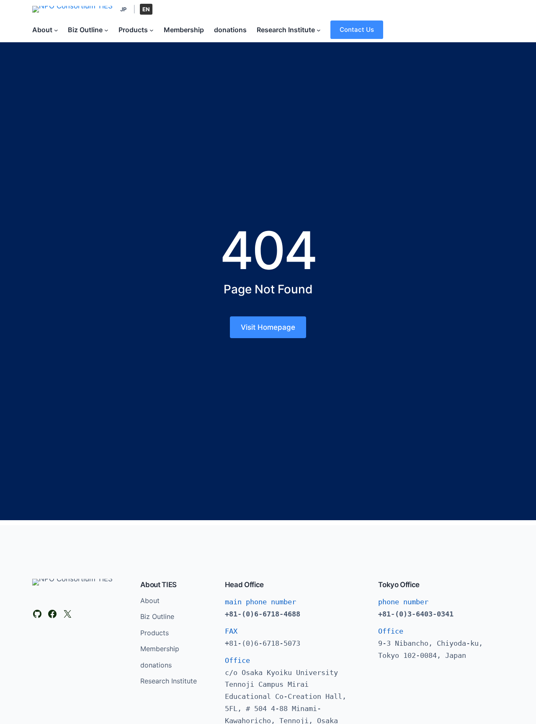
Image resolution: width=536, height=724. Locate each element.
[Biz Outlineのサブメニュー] (106, 30)
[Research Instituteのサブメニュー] (319, 30)
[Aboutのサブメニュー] (56, 30)
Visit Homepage (268, 327)
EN (146, 9)
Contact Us (357, 29)
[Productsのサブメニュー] (151, 30)
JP (123, 9)
